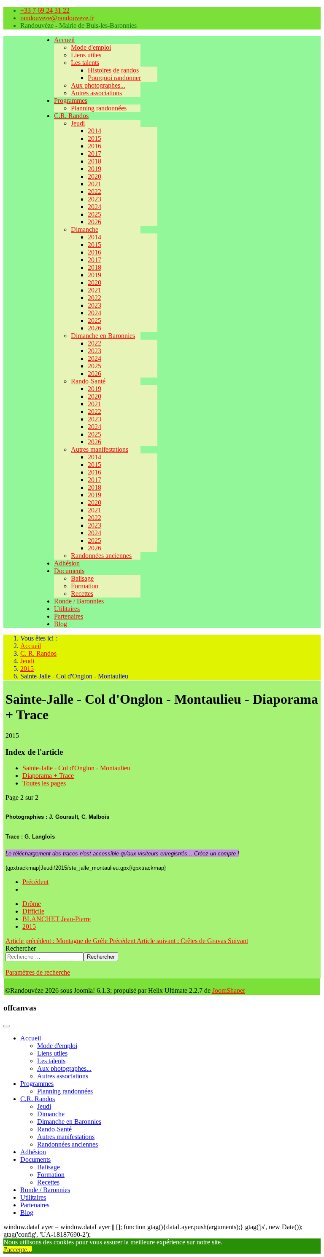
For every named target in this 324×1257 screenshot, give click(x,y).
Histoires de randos (113, 70)
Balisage (82, 578)
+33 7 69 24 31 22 (45, 10)
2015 (94, 138)
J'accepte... (17, 1249)
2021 (94, 184)
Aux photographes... (98, 85)
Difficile (33, 911)
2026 (94, 221)
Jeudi (78, 123)
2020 (94, 176)
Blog (60, 623)
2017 (94, 153)
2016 (94, 146)
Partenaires (68, 616)
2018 (94, 161)
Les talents (85, 62)
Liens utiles (86, 55)
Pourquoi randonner (114, 77)
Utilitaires (67, 608)
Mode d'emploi (91, 47)
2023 (94, 199)
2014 (94, 130)
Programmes (70, 100)
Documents (69, 570)
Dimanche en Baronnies (103, 335)
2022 (94, 191)
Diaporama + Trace (48, 775)
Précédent (35, 881)
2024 (94, 206)
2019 (94, 168)
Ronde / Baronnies (79, 601)
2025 (94, 214)
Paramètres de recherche (37, 972)
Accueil (64, 39)
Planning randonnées (99, 108)
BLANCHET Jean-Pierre (56, 918)
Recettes (82, 593)
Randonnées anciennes (101, 555)
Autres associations (96, 92)
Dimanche (84, 229)
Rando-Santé (88, 381)
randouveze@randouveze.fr (57, 17)
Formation (84, 586)
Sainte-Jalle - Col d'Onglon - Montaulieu (76, 768)
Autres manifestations (99, 449)
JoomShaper (228, 990)
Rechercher (20, 948)
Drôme (31, 903)
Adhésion (67, 563)
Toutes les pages (44, 783)
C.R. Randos (71, 115)
